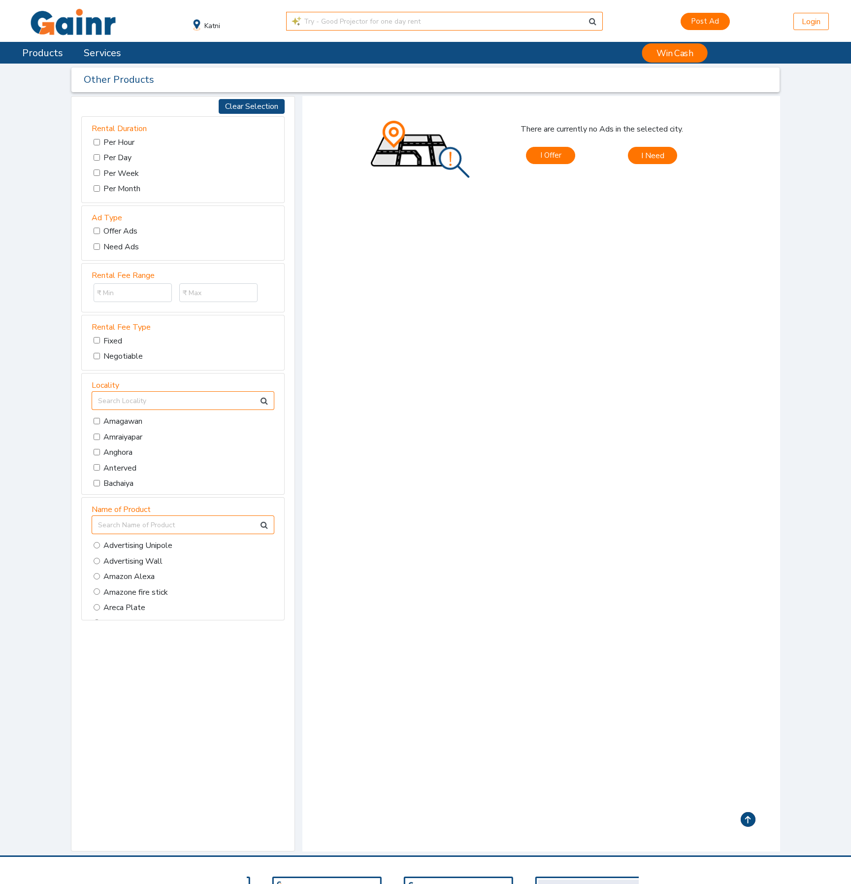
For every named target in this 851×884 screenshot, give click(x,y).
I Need (652, 155)
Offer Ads (120, 231)
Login (811, 21)
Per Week (121, 173)
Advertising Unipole (137, 545)
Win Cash (675, 53)
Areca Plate (124, 607)
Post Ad (705, 21)
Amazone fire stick (135, 592)
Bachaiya (118, 483)
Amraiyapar (122, 437)
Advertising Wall (133, 561)
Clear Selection (251, 106)
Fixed (112, 341)
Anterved (119, 468)
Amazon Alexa (129, 576)
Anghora (117, 452)
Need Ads (121, 246)
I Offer (550, 155)
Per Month (121, 188)
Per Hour (118, 142)
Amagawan (122, 421)
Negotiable (123, 356)
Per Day (117, 157)
